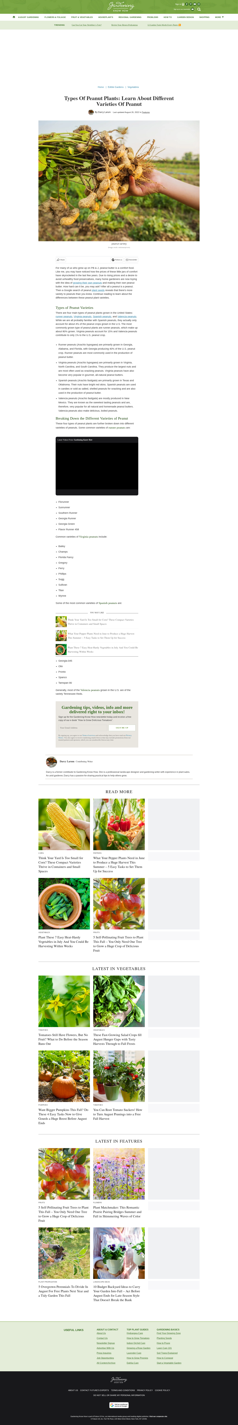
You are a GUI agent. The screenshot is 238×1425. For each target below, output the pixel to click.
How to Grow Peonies (137, 1358)
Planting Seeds (164, 1338)
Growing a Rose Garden (138, 1348)
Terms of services (88, 735)
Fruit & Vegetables (82, 17)
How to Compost (165, 1358)
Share (62, 260)
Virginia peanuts (82, 316)
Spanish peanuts (102, 316)
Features (146, 112)
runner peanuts (64, 316)
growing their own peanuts (87, 282)
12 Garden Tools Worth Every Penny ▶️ (164, 25)
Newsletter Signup (106, 1343)
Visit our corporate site (158, 1416)
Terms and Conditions (123, 1390)
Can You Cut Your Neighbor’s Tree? (87, 25)
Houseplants (105, 17)
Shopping (204, 17)
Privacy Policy (145, 1390)
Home (101, 87)
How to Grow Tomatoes (138, 1338)
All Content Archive (106, 1363)
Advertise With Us (105, 1348)
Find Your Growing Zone (169, 1333)
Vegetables (133, 87)
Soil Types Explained (167, 1353)
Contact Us (102, 1338)
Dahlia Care (133, 1363)
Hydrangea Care (135, 1333)
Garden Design (185, 17)
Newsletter (133, 260)
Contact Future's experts (94, 1390)
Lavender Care (134, 1353)
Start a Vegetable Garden (169, 1363)
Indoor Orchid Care (136, 1343)
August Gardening (28, 17)
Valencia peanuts (126, 316)
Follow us (118, 260)
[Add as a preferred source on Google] (119, 1405)
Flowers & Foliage (55, 17)
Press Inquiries (104, 1353)
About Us (101, 1333)
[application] (97, 466)
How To (168, 17)
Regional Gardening (130, 17)
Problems (152, 17)
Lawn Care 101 (164, 1348)
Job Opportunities (105, 1358)
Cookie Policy (162, 1390)
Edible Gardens (116, 87)
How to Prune (163, 1343)
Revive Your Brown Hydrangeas (124, 25)
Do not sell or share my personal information (119, 1395)
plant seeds (98, 290)
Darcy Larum (104, 112)
